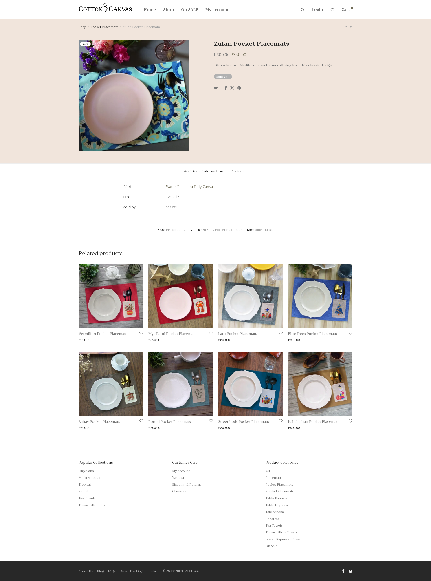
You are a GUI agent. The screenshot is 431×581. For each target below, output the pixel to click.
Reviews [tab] (239, 171)
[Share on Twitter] (232, 88)
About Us (86, 571)
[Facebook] (343, 570)
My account (217, 10)
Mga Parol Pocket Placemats (172, 334)
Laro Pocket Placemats (237, 334)
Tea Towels (87, 498)
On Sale (207, 229)
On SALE (189, 10)
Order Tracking (131, 571)
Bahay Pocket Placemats (99, 421)
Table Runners (277, 498)
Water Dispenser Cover (283, 539)
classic (268, 229)
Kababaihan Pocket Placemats (313, 421)
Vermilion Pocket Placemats (103, 334)
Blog (100, 571)
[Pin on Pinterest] (239, 88)
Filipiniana (86, 471)
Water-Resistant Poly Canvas (190, 187)
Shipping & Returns (186, 484)
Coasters (272, 518)
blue (258, 229)
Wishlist (178, 477)
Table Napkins (277, 505)
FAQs (112, 571)
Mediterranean (90, 477)
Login (317, 9)
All (268, 471)
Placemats (274, 477)
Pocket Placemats (104, 26)
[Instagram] (350, 570)
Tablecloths (275, 511)
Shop (168, 10)
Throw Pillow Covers (94, 505)
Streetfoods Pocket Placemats (243, 421)
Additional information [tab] (203, 171)
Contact (153, 571)
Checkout (179, 491)
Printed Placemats (280, 491)
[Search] (302, 10)
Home (150, 10)
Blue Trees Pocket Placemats (312, 334)
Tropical (85, 484)
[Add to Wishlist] (217, 88)
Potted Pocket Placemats (169, 421)
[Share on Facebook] (225, 88)
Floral (83, 491)
